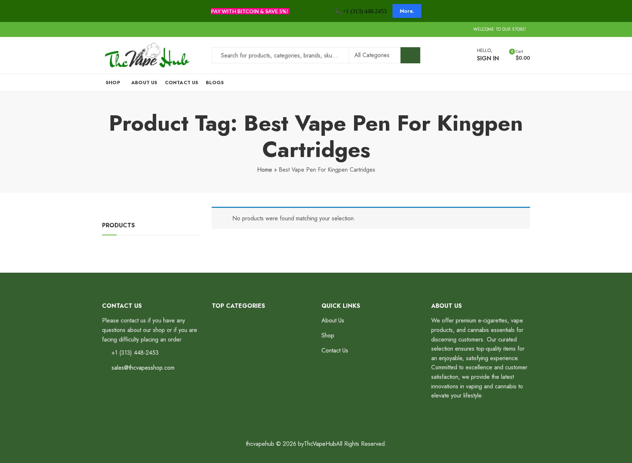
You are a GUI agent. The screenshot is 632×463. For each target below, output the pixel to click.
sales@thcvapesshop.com (143, 367)
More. (407, 11)
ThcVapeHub (320, 444)
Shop (327, 335)
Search (410, 55)
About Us (332, 320)
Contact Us (334, 350)
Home (264, 169)
